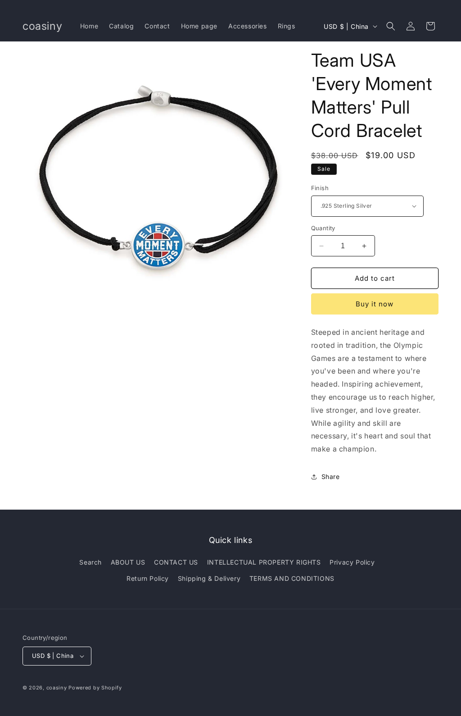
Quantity (323, 228)
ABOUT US (128, 562)
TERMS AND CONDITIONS (291, 578)
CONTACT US (176, 562)
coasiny (56, 687)
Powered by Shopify (95, 687)
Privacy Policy (352, 562)
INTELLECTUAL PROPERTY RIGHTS (264, 562)
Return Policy (148, 578)
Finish (320, 188)
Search (90, 562)
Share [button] (330, 476)
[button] (391, 26)
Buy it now (374, 304)
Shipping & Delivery (209, 578)
